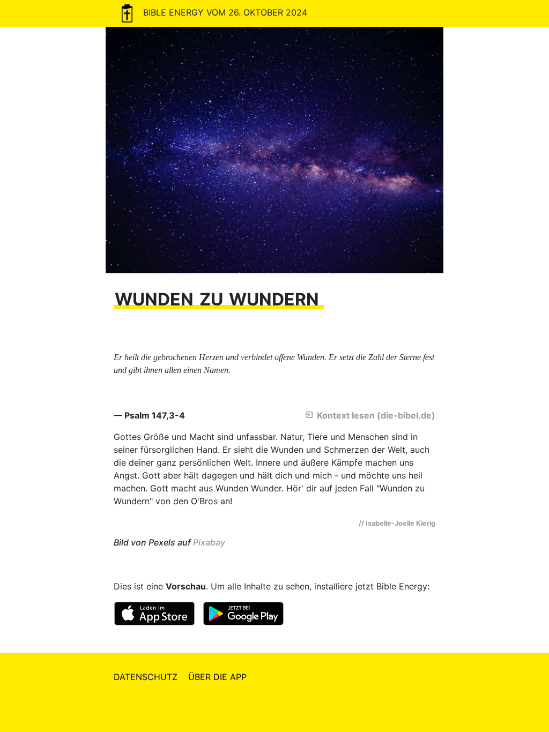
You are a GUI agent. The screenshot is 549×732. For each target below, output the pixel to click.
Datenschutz (145, 676)
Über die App (217, 676)
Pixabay (209, 542)
